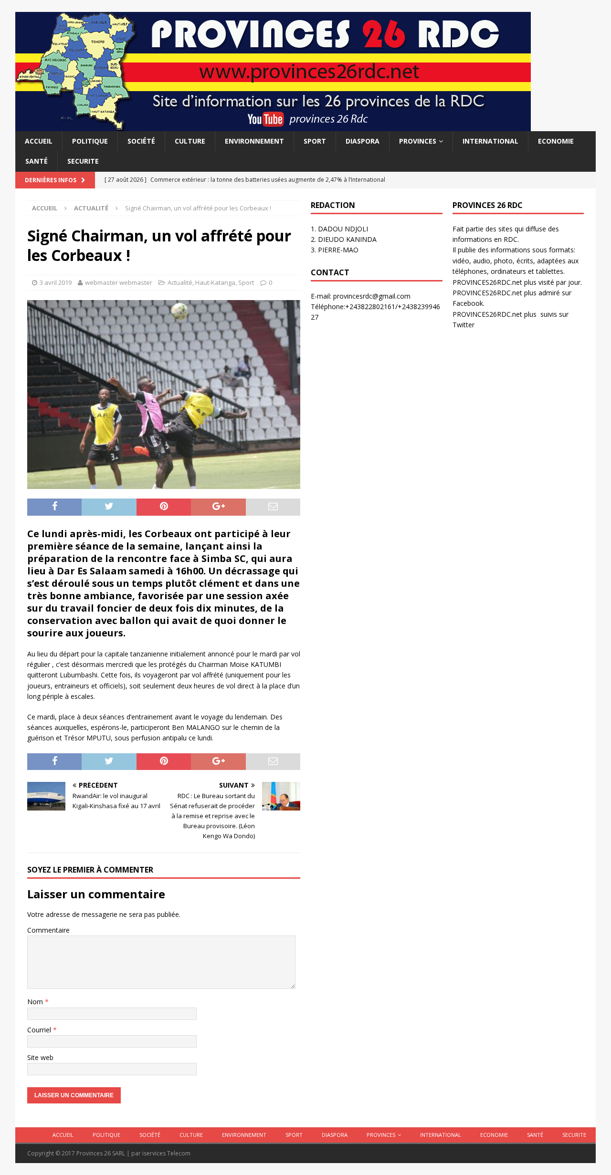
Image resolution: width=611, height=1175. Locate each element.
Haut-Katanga (215, 282)
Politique (90, 141)
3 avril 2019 (56, 282)
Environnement (254, 141)
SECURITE (83, 161)
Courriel (40, 1029)
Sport (315, 141)
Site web (40, 1057)
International (490, 141)
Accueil (39, 141)
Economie (556, 141)
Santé (36, 161)
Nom (36, 1001)
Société (141, 141)
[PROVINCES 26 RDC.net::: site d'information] (273, 125)
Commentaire (48, 930)
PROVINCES (417, 141)
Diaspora (362, 141)
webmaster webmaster (118, 282)
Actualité (180, 282)
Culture (190, 141)
